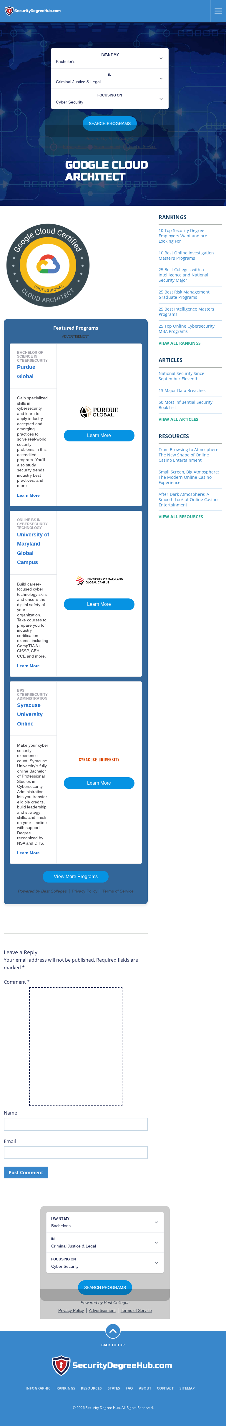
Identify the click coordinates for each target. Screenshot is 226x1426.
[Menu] (216, 11)
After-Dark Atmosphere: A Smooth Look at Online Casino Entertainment (188, 499)
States (114, 1388)
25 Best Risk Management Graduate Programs (184, 294)
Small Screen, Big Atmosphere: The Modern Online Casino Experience (189, 477)
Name (10, 1113)
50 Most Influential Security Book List (185, 404)
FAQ (129, 1388)
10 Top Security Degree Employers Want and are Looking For (183, 236)
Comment (17, 982)
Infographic (38, 1388)
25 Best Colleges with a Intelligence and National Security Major (183, 275)
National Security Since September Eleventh (181, 376)
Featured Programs (75, 328)
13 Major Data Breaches (182, 390)
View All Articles (178, 419)
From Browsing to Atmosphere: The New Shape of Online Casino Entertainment (189, 455)
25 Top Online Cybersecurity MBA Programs (187, 328)
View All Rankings (180, 343)
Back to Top (113, 1344)
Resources (91, 1388)
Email (10, 1141)
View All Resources (181, 516)
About (145, 1388)
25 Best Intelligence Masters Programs (186, 311)
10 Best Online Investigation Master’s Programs (186, 255)
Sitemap (187, 1388)
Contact (165, 1388)
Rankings (65, 1388)
